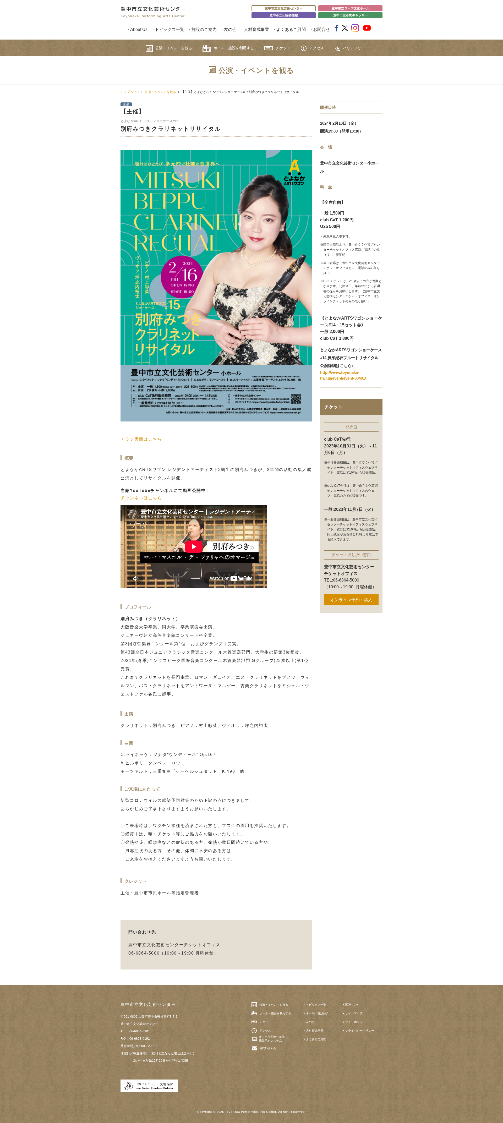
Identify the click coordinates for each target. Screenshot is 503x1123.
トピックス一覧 (169, 29)
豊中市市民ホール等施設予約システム (272, 1038)
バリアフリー (354, 48)
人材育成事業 (256, 29)
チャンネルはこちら (141, 498)
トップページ (130, 92)
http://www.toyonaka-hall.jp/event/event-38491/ (343, 375)
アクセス (316, 48)
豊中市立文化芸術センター (284, 8)
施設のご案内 (204, 29)
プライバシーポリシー (359, 1030)
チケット (283, 48)
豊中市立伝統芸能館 (284, 15)
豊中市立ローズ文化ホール (350, 8)
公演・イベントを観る (173, 48)
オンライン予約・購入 (351, 600)
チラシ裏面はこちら (141, 439)
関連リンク (352, 1004)
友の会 (230, 29)
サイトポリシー (355, 1021)
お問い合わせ (268, 1048)
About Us (138, 29)
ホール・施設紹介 (317, 1013)
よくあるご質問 (291, 29)
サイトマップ (354, 1013)
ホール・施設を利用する (234, 48)
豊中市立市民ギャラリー (350, 15)
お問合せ (321, 29)
